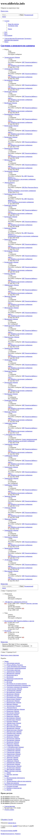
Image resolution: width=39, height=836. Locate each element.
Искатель (11, 190)
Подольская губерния (11, 382)
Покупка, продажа (32, 603)
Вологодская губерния (11, 125)
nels (9, 65)
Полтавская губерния (11, 394)
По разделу (7, 630)
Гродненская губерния (11, 171)
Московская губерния (11, 319)
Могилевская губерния (11, 307)
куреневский (12, 236)
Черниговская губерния (11, 548)
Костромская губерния (11, 251)
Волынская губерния (10, 137)
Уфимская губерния (10, 519)
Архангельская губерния (12, 57)
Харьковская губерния (11, 530)
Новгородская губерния (11, 337)
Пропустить (4, 11)
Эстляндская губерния (11, 559)
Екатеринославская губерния (13, 194)
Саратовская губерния (11, 444)
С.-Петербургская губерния (12, 434)
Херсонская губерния (11, 537)
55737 (10, 202)
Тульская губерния (10, 507)
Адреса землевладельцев (29, 439)
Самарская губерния (10, 423)
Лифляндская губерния (11, 285)
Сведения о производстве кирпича (18, 45)
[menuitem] (13, 24)
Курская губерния (9, 273)
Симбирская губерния (11, 455)
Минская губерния (10, 296)
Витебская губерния (10, 103)
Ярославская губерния (11, 571)
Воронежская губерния (11, 148)
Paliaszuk (10, 179)
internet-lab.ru (12, 823)
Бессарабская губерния (11, 80)
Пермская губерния (10, 371)
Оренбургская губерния (11, 348)
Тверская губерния (10, 496)
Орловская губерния (10, 359)
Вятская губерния (9, 160)
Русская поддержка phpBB (9, 830)
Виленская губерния (10, 91)
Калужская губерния (10, 216)
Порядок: (18, 646)
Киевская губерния (10, 228)
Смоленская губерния (11, 467)
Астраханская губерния (11, 69)
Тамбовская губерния (11, 485)
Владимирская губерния (11, 114)
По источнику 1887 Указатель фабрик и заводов (19, 621)
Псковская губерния (10, 400)
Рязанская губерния (10, 411)
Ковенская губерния (10, 239)
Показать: (5, 644)
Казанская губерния (10, 205)
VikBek (10, 441)
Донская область (9, 182)
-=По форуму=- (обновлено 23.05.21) (15, 602)
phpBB (15, 826)
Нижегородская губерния (12, 325)
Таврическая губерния (11, 478)
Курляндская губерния (11, 262)
